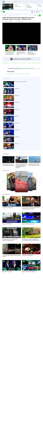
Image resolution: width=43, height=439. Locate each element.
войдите (22, 68)
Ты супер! (10, 21)
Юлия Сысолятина (19, 21)
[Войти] (36, 11)
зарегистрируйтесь (30, 68)
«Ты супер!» (4, 15)
